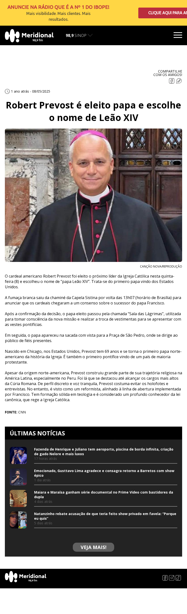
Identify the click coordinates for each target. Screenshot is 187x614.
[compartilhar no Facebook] (172, 82)
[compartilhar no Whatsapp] (179, 82)
